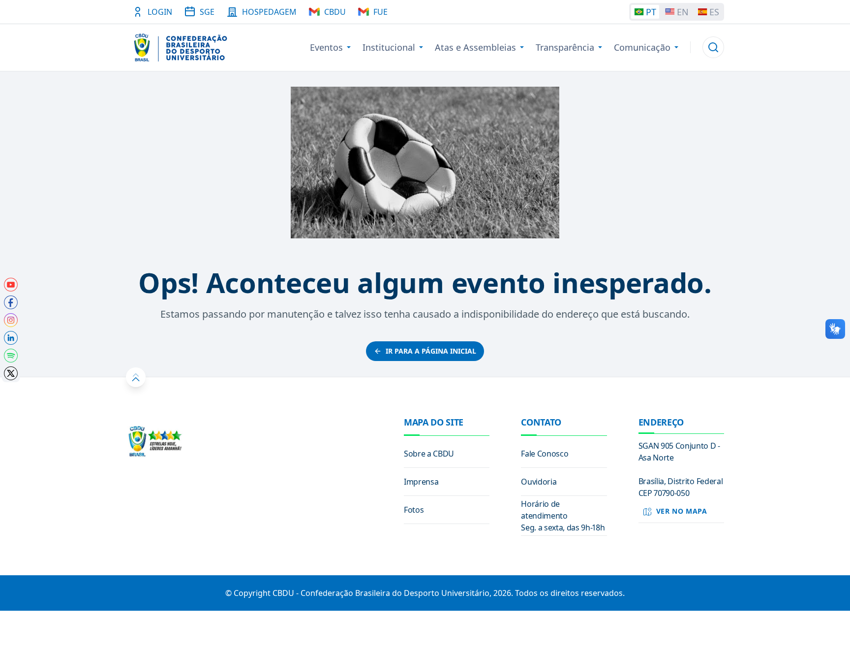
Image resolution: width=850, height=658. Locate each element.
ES (714, 12)
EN (683, 12)
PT (651, 12)
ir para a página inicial (431, 351)
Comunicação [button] (642, 47)
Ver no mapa (681, 511)
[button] (713, 47)
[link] (11, 285)
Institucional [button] (389, 47)
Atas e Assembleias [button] (475, 47)
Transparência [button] (565, 47)
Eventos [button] (326, 47)
